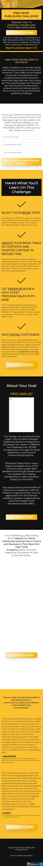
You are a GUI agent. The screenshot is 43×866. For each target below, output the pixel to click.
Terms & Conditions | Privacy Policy (21, 855)
